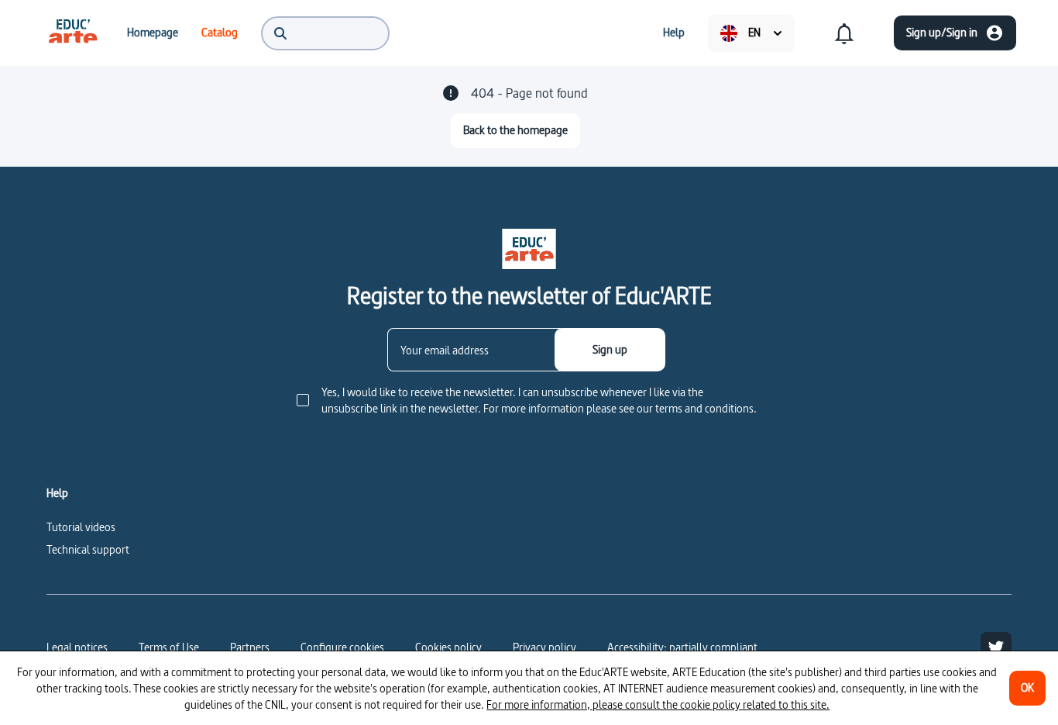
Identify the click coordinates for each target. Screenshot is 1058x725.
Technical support (87, 549)
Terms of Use (169, 647)
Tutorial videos (80, 527)
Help (57, 493)
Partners (250, 647)
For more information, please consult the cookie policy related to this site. (658, 704)
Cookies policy (448, 647)
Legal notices (77, 647)
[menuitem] (73, 32)
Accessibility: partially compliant (682, 647)
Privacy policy (544, 647)
